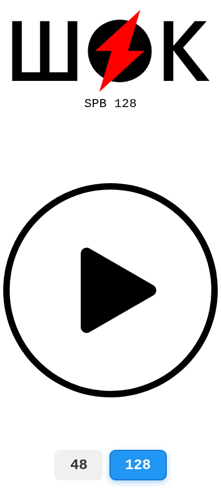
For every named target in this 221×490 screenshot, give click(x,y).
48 (78, 465)
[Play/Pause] (110, 290)
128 (138, 465)
